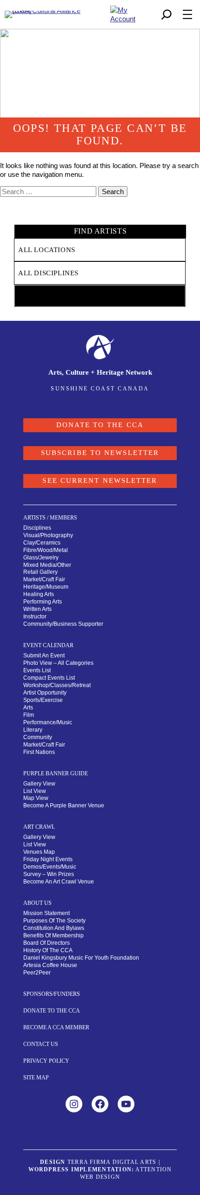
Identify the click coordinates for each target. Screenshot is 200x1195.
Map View (35, 798)
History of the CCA (48, 950)
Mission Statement (46, 913)
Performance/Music (47, 722)
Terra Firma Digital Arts (111, 1162)
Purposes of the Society (54, 920)
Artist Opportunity (45, 692)
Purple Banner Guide (55, 773)
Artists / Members (50, 517)
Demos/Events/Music (49, 867)
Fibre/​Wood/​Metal (45, 550)
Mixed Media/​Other (47, 565)
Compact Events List (49, 678)
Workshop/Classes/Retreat (57, 685)
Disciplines (37, 528)
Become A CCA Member (56, 1027)
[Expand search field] (166, 14)
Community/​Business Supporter (63, 624)
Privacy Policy (46, 1061)
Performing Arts (42, 601)
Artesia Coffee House (50, 965)
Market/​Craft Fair (44, 579)
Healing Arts (38, 594)
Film (28, 715)
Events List (37, 670)
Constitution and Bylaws (53, 928)
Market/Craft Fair (44, 744)
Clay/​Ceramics (41, 542)
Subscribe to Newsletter (100, 452)
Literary (32, 730)
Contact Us (40, 1044)
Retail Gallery (40, 572)
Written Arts (37, 609)
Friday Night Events (48, 859)
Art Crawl (39, 827)
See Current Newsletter (99, 480)
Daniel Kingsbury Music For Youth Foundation (81, 958)
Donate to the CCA (100, 425)
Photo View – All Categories (58, 663)
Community (37, 737)
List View (34, 791)
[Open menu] (187, 14)
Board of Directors (46, 943)
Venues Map (39, 852)
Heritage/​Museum (45, 587)
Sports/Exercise (43, 700)
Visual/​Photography (48, 535)
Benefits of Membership (53, 935)
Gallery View (39, 783)
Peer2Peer (37, 972)
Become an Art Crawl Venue (58, 881)
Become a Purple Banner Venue (63, 805)
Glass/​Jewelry (41, 557)
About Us (37, 903)
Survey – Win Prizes (48, 874)
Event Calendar (48, 645)
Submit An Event (44, 655)
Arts (28, 707)
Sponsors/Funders (51, 994)
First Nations (39, 752)
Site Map (36, 1077)
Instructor (35, 616)
